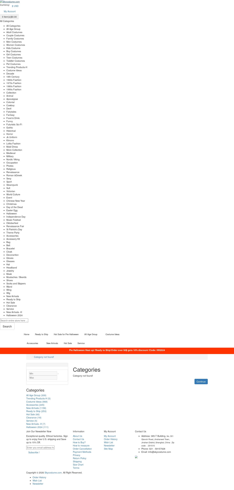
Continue (201, 381)
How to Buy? (79, 442)
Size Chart (78, 464)
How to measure (81, 445)
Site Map (108, 448)
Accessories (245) (35, 404)
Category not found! (44, 356)
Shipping (77, 461)
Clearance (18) (33, 417)
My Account (110, 436)
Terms (76, 467)
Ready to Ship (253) (36, 411)
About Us (77, 436)
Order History (110, 439)
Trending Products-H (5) (38, 398)
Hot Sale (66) (33, 414)
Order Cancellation (82, 448)
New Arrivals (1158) (36, 408)
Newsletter (109, 445)
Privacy (76, 455)
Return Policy (79, 458)
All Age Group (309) (36, 395)
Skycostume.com (53, 472)
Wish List (108, 442)
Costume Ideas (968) (37, 401)
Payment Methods (82, 451)
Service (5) (31, 420)
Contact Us (78, 439)
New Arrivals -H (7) (35, 423)
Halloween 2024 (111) (37, 427)
